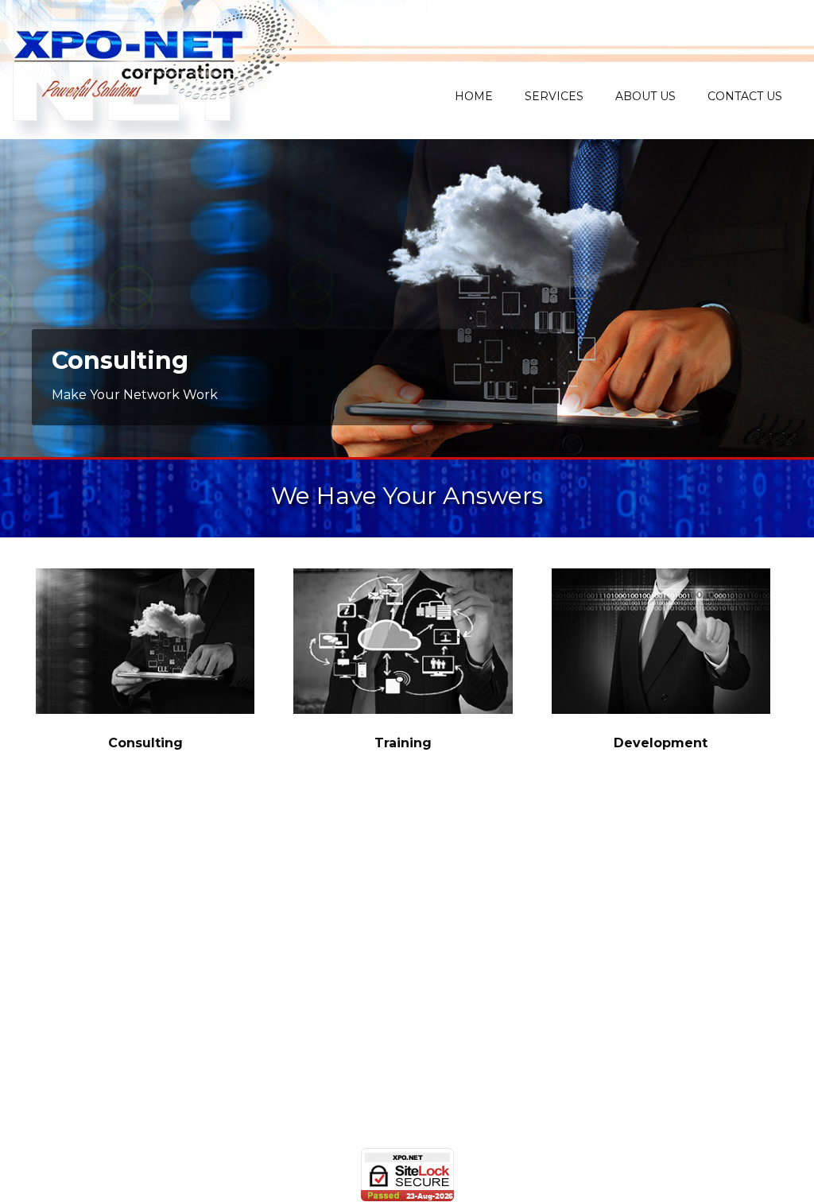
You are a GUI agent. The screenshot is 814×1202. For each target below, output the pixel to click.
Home (474, 96)
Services (554, 96)
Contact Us (744, 96)
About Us (645, 96)
